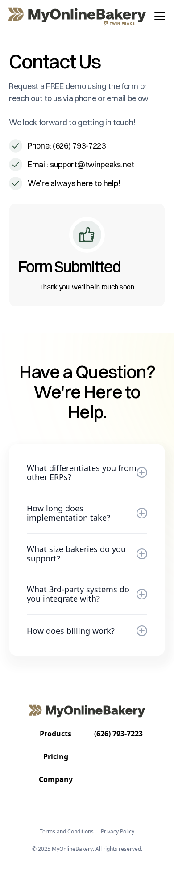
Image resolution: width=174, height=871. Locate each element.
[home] (78, 16)
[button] (158, 16)
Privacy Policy (117, 831)
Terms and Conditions (67, 831)
